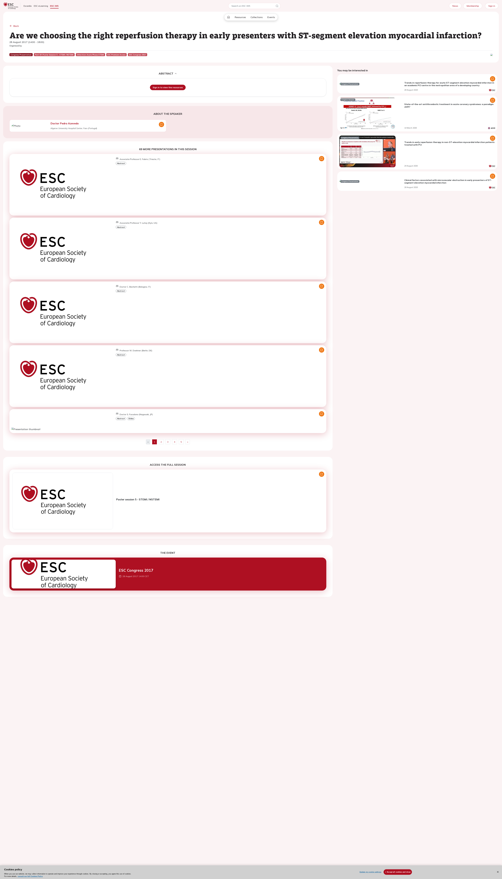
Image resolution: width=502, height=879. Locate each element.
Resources (240, 17)
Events (271, 17)
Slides (131, 418)
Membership (473, 6)
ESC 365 (54, 6)
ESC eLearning (41, 6)
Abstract (121, 163)
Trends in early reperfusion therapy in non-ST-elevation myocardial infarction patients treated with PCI (449, 143)
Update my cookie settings (370, 872)
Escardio (28, 6)
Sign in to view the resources (168, 87)
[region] (251, 872)
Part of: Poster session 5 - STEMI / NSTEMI (54, 55)
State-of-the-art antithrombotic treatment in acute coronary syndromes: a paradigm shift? (449, 105)
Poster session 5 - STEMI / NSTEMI (137, 499)
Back (16, 25)
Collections (257, 17)
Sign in (491, 6)
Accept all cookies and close (398, 872)
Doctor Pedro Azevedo (64, 123)
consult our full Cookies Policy (30, 876)
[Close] (498, 872)
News (455, 6)
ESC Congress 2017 (136, 570)
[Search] (277, 6)
